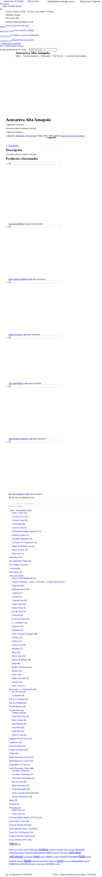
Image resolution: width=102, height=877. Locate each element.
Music (11, 800)
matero (42, 857)
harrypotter (55, 853)
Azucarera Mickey (16, 224)
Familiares (13, 742)
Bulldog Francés (19, 589)
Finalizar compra (16, 46)
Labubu (15, 637)
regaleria (64, 856)
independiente (64, 852)
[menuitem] (14, 25)
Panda (14, 663)
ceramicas (52, 850)
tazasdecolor (43, 861)
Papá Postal (17, 727)
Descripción (13, 146)
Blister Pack (17, 810)
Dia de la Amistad (16, 699)
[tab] (52, 146)
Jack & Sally (17, 692)
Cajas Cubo (17, 814)
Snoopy (15, 682)
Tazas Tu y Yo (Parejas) (19, 832)
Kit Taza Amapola (16, 494)
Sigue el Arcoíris (19, 678)
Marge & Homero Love (22, 546)
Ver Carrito (4, 46)
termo (18, 864)
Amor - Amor (17, 513)
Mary (14, 652)
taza (82, 856)
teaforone (86, 861)
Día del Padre (15, 710)
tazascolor (35, 861)
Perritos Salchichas (20, 667)
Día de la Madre (16, 703)
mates (49, 856)
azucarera (71, 136)
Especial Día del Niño (18, 738)
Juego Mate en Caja (17, 764)
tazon (60, 860)
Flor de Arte (31, 136)
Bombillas (13, 557)
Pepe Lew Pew (18, 550)
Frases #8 (16, 615)
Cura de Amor (18, 527)
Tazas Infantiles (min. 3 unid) (21, 828)
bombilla (25, 849)
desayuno (80, 849)
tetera (39, 864)
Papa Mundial (18, 724)
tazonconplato (77, 861)
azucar (64, 136)
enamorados (28, 853)
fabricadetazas (39, 852)
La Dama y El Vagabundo (23, 542)
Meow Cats (17, 656)
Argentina (16, 585)
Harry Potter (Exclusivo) (19, 757)
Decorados (20, 136)
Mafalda (15, 648)
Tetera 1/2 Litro (15, 334)
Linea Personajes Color (19, 768)
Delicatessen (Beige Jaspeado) (24, 531)
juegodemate (28, 857)
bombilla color (33, 850)
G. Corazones (17, 623)
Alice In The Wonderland (22, 578)
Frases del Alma (18, 619)
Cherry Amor (17, 604)
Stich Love (16, 553)
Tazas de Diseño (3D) (18, 825)
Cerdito (15, 597)
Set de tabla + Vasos (17, 821)
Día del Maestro (16, 706)
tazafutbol (20, 861)
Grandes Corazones (20, 539)
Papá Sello (16, 731)
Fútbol (12, 753)
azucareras (80, 136)
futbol (48, 852)
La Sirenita (16, 695)
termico (12, 864)
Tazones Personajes (20, 796)
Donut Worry (17, 608)
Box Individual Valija (18, 561)
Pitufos (15, 671)
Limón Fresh (17, 645)
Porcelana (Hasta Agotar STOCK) (23, 817)
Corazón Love (18, 516)
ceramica (43, 849)
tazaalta (88, 857)
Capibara (15, 593)
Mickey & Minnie (19, 660)
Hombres (16, 630)
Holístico (15, 626)
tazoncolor (67, 861)
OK (75, 4)
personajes (56, 857)
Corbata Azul (17, 713)
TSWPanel (91, 874)
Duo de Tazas (17, 782)
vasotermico (50, 864)
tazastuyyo (52, 861)
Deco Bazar (14, 572)
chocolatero (59, 850)
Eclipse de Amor (19, 535)
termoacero (32, 864)
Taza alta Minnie (15, 383)
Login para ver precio (11, 43)
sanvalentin (73, 856)
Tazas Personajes (19, 789)
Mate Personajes (19, 785)
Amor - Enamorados (17, 510)
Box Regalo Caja (16, 565)
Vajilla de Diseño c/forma (19, 836)
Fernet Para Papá (19, 716)
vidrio (58, 864)
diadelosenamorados (16, 853)
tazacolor (13, 861)
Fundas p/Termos (16, 750)
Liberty (15, 641)
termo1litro (24, 864)
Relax (14, 674)
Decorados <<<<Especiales (20, 689)
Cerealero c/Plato (19, 771)
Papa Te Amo (17, 735)
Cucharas (13, 568)
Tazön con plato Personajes (23, 793)
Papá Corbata (17, 720)
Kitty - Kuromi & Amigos (22, 634)
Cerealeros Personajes (21, 774)
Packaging (13, 808)
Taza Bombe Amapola (18, 439)
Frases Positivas (15, 746)
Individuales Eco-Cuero (19, 761)
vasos (43, 864)
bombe (19, 850)
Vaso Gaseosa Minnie (17, 279)
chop (65, 850)
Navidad (12, 804)
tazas (28, 860)
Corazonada (17, 524)
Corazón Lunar (18, 520)
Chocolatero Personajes (21, 778)
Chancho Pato (18, 600)
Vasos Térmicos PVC (18, 840)
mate (36, 856)
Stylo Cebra (17, 686)
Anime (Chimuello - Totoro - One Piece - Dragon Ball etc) (36, 582)
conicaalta (71, 850)
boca (15, 849)
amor (11, 849)
